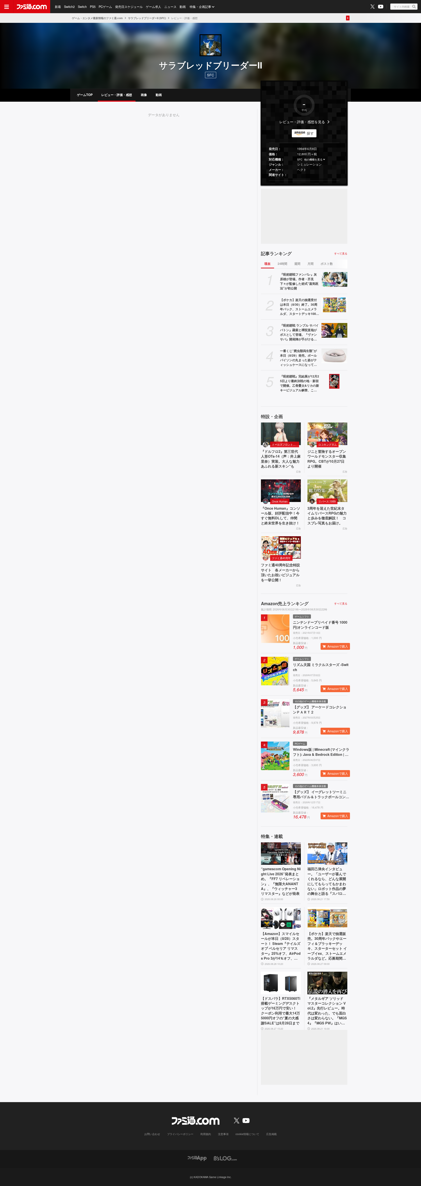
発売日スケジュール (129, 6)
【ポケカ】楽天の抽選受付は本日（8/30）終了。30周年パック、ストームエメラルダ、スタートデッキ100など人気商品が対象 (299, 307)
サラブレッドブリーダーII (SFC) (147, 18)
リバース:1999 (327, 501)
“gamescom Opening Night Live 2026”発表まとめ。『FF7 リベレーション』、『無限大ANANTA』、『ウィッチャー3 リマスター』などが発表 (281, 881)
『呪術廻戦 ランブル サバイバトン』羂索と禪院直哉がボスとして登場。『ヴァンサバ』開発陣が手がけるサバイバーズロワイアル (299, 332)
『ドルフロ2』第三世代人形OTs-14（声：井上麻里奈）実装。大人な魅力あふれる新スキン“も (281, 459)
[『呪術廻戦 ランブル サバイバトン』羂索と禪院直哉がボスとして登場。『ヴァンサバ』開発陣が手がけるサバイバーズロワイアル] (334, 330)
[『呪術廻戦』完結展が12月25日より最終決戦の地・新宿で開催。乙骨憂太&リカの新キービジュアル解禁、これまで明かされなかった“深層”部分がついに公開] (334, 381)
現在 (267, 263)
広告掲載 (271, 1134)
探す (310, 133)
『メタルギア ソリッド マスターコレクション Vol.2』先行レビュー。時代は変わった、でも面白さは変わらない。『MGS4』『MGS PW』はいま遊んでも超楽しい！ (327, 1010)
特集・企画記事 (200, 6)
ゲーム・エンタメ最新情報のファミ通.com (97, 18)
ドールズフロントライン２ (285, 444)
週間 (297, 263)
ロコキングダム (327, 444)
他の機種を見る (313, 159)
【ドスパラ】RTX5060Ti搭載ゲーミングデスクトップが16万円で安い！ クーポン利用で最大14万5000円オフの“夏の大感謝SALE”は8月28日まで (280, 1010)
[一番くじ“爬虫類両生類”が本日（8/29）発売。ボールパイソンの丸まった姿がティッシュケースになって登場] (334, 355)
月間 (310, 263)
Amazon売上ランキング (285, 603)
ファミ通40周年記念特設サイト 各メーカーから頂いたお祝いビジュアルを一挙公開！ (280, 572)
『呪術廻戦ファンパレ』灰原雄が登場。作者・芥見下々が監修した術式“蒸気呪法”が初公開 (299, 281)
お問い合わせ (152, 1134)
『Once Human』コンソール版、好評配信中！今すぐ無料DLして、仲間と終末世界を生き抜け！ (280, 515)
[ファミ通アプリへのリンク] (197, 1157)
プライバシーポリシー (180, 1134)
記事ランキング (276, 253)
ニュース (170, 6)
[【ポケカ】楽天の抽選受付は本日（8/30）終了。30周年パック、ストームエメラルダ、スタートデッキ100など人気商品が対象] (334, 305)
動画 (183, 6)
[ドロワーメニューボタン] (6, 6)
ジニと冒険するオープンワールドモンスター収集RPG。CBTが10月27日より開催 (326, 459)
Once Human (280, 501)
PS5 (93, 6)
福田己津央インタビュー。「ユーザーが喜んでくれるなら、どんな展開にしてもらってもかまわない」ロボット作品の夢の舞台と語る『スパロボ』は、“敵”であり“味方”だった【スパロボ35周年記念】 (326, 881)
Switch (82, 6)
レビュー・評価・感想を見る (302, 122)
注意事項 (223, 1134)
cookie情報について (247, 1134)
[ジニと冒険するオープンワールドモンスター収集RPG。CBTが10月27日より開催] (327, 433)
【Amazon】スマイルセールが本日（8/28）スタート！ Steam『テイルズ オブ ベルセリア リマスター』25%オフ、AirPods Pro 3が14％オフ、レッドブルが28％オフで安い (281, 946)
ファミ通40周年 (281, 558)
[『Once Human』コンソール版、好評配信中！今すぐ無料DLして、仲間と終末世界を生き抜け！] (281, 490)
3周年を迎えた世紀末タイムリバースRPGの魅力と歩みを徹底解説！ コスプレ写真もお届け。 (327, 515)
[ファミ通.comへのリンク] (32, 6)
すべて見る (340, 253)
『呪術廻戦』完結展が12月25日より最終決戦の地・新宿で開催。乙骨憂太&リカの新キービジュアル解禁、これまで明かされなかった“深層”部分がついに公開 (299, 383)
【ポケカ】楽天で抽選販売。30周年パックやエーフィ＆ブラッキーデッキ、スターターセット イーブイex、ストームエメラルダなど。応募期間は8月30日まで (327, 946)
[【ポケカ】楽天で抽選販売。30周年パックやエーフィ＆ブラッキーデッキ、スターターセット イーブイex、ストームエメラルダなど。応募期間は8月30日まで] (327, 918)
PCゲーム (105, 6)
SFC (299, 159)
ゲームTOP (85, 94)
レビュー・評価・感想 (116, 94)
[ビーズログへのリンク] (225, 1157)
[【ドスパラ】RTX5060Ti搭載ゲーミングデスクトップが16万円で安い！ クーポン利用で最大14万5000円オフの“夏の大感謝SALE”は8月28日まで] (281, 983)
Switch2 (69, 6)
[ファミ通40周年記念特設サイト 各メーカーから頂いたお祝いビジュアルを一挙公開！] (281, 547)
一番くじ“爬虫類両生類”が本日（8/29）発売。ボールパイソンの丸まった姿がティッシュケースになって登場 (298, 357)
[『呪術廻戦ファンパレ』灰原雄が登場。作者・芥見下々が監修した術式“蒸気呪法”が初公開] (334, 279)
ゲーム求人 (153, 6)
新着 (58, 6)
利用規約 (205, 1134)
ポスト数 (327, 263)
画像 (144, 94)
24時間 (282, 263)
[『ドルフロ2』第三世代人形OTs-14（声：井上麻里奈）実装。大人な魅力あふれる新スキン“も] (281, 433)
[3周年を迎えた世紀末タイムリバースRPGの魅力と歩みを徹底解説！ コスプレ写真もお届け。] (327, 490)
